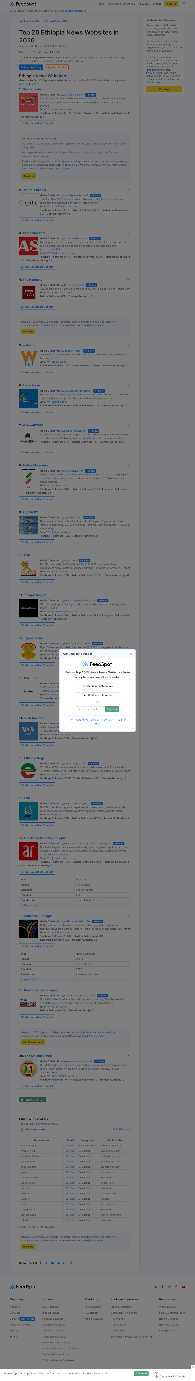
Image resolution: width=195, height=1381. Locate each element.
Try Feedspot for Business (84, 719)
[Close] (131, 654)
